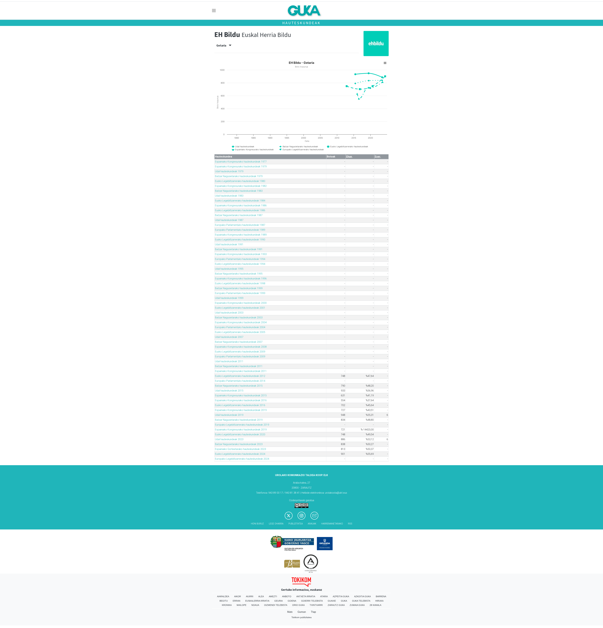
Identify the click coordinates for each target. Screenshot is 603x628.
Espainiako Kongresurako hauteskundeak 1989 (241, 234)
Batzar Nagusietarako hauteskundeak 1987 (239, 215)
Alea (261, 596)
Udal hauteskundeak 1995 (229, 268)
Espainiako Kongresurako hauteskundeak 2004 (241, 322)
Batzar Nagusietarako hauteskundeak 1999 (239, 288)
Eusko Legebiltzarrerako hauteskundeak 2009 (240, 351)
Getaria (222, 45)
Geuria (278, 601)
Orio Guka (298, 605)
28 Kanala (375, 605)
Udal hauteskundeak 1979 (229, 171)
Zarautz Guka (336, 605)
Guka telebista (361, 601)
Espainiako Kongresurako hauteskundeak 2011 (241, 371)
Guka (344, 601)
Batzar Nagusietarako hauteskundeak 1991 (239, 249)
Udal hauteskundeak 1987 (229, 220)
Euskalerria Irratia (257, 601)
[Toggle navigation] (214, 10)
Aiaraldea (223, 596)
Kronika (227, 605)
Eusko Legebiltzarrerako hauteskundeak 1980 (240, 181)
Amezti (273, 596)
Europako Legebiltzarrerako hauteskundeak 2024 (242, 458)
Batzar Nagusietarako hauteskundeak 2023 (239, 444)
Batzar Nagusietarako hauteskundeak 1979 (239, 176)
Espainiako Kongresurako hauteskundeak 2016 (241, 400)
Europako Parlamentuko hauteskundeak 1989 (240, 229)
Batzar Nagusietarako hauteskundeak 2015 (239, 385)
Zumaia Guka (357, 605)
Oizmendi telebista (275, 605)
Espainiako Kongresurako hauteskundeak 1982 (241, 186)
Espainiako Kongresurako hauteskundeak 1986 (241, 205)
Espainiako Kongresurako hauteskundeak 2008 (241, 346)
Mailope (241, 605)
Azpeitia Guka (341, 596)
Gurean (302, 612)
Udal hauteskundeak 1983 (229, 195)
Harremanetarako (332, 523)
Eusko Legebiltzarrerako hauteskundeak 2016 (240, 405)
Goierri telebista (312, 601)
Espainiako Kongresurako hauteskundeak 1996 (241, 278)
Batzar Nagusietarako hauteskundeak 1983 (239, 190)
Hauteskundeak (301, 22)
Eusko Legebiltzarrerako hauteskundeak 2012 (240, 376)
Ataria (324, 596)
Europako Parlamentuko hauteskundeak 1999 (240, 293)
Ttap (313, 612)
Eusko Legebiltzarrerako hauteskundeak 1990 (240, 239)
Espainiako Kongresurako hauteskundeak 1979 (241, 166)
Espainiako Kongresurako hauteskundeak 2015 (241, 395)
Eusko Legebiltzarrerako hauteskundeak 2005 (240, 332)
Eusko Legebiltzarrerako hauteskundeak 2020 (240, 434)
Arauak (312, 523)
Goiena (292, 601)
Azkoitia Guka (362, 596)
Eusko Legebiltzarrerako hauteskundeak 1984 (240, 200)
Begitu (224, 601)
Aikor (237, 596)
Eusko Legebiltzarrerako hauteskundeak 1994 (240, 263)
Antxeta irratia (305, 596)
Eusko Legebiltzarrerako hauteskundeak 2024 (240, 453)
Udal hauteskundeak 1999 (229, 298)
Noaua (255, 605)
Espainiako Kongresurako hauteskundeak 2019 (241, 410)
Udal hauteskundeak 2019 (229, 414)
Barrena (381, 596)
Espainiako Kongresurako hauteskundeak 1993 (241, 254)
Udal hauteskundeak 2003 (229, 312)
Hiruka (379, 601)
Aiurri (249, 596)
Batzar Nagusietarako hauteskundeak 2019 (239, 419)
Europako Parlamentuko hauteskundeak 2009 (240, 356)
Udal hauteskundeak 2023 (229, 439)
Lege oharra (276, 523)
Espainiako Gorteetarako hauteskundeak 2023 (240, 449)
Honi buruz (257, 523)
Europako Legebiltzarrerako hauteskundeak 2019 (242, 424)
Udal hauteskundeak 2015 (229, 390)
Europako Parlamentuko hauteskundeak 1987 (240, 224)
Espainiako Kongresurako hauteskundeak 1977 (241, 161)
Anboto (286, 596)
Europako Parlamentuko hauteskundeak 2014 (240, 380)
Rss (350, 523)
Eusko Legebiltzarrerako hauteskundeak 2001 (240, 307)
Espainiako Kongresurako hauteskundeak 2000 (241, 302)
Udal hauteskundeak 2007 (229, 337)
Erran (236, 601)
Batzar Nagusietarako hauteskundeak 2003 (239, 317)
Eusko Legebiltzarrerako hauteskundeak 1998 (240, 283)
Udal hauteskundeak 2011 (229, 361)
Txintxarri (316, 605)
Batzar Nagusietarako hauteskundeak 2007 (239, 341)
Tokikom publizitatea (301, 617)
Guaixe (332, 601)
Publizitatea (295, 523)
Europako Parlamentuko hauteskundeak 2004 (240, 327)
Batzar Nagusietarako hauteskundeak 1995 (239, 273)
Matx (290, 612)
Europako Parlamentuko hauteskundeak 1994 (240, 259)
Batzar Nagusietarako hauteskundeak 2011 (239, 366)
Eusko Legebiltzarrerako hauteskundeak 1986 (240, 210)
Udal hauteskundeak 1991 (229, 244)
